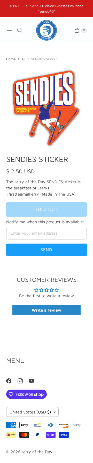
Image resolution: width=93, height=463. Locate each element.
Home (11, 59)
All (23, 59)
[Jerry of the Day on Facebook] (12, 381)
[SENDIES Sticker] (46, 108)
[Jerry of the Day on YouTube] (34, 381)
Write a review (46, 310)
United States (30, 412)
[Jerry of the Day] (46, 30)
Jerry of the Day (36, 451)
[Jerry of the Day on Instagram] (23, 381)
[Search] (19, 30)
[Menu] (9, 30)
